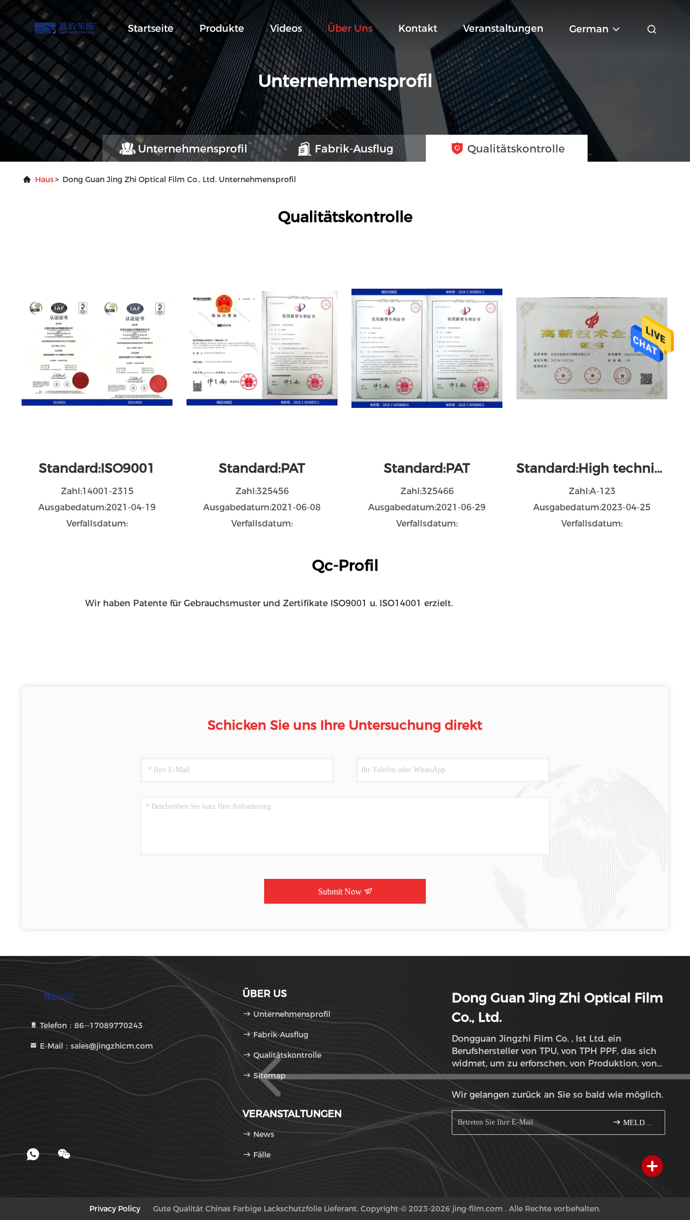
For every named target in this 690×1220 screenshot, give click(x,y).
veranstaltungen (503, 28)
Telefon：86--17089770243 (90, 1025)
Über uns (350, 28)
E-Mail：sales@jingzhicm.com (95, 1046)
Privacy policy (114, 1209)
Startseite (151, 28)
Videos (286, 28)
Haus (44, 179)
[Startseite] (65, 27)
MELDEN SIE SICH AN (638, 1123)
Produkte (221, 28)
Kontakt (417, 28)
